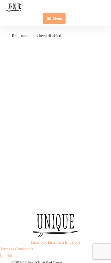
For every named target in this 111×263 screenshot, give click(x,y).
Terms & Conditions (16, 249)
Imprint (6, 255)
